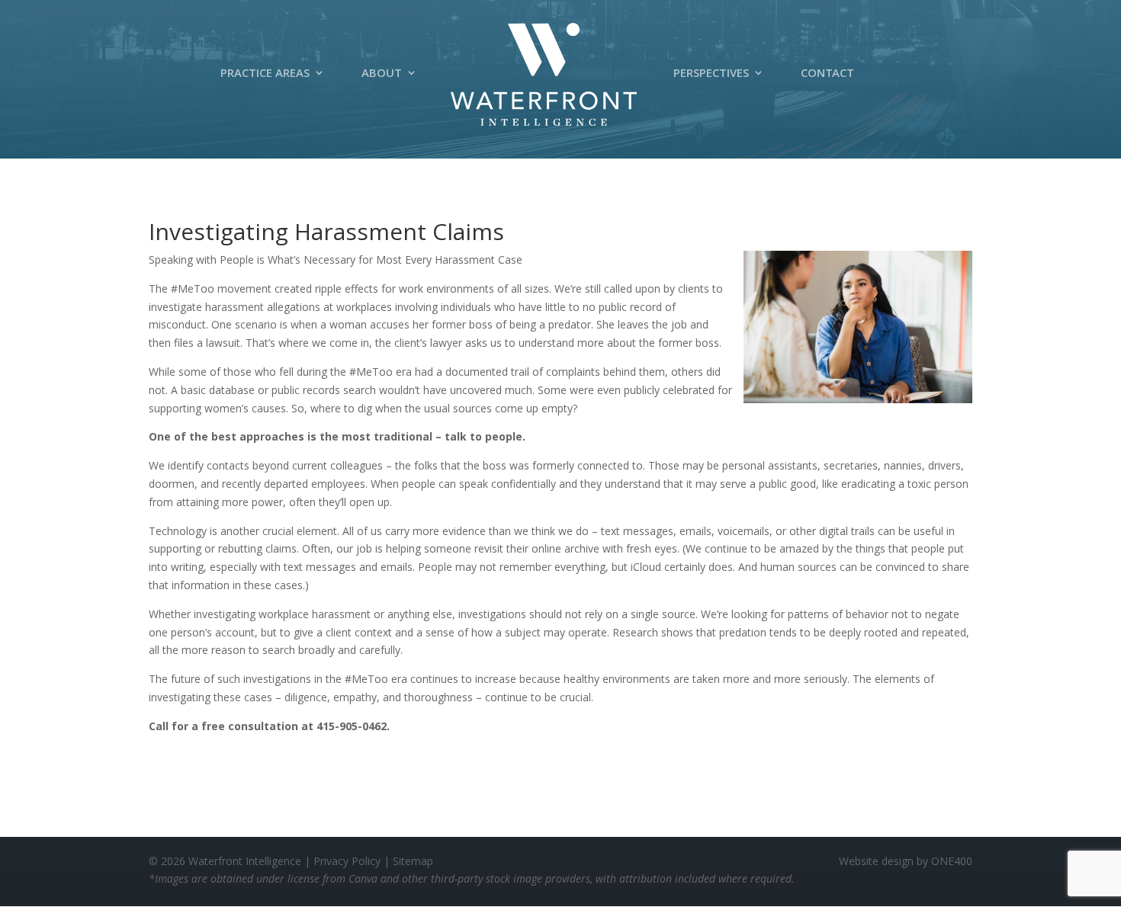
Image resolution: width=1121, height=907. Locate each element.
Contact (827, 77)
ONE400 (951, 861)
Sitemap (413, 861)
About (381, 77)
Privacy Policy (347, 861)
